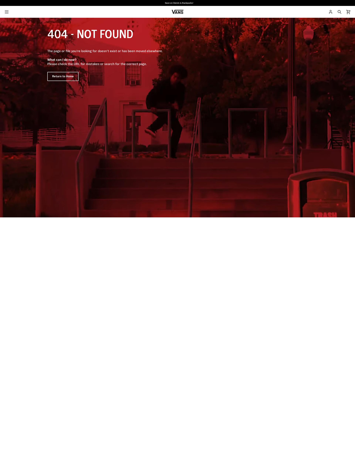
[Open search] (339, 11)
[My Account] (330, 11)
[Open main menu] (6, 11)
